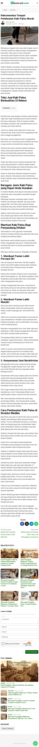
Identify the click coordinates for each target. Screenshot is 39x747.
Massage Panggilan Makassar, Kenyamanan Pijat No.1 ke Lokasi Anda (9, 604)
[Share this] (22, 524)
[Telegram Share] (31, 524)
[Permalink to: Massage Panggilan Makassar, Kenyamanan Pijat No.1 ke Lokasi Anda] (10, 596)
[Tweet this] (27, 524)
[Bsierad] (19, 3)
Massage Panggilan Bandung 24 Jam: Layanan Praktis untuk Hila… (21, 709)
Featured (11, 691)
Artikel (3, 683)
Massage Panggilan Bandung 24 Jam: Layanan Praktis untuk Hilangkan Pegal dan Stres (28, 583)
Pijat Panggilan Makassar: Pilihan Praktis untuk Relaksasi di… (23, 694)
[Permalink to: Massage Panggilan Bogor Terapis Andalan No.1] (29, 596)
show (13, 108)
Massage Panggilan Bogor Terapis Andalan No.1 (29, 604)
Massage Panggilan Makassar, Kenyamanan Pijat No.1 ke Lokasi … (21, 717)
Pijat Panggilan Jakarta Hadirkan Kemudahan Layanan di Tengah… (17, 686)
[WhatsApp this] (36, 524)
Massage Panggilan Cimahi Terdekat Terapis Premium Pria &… (21, 701)
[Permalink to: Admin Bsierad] (3, 23)
